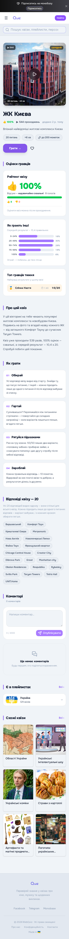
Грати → (15, 148)
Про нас (15, 927)
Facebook (19, 908)
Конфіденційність (34, 927)
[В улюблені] (32, 148)
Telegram (34, 908)
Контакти (52, 927)
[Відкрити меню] (6, 18)
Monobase (49, 908)
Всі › (61, 687)
